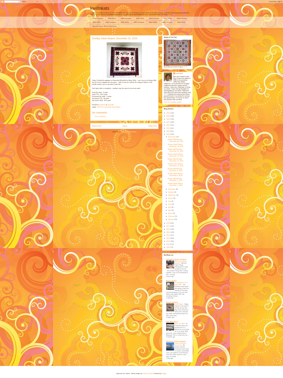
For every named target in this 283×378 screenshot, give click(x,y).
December (172, 137)
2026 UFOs (112, 18)
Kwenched (107, 107)
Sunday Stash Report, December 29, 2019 (175, 145)
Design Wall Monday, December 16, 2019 (175, 160)
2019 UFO (100, 107)
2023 (168, 122)
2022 (168, 125)
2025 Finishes (126, 18)
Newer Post (96, 126)
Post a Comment (100, 116)
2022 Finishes (111, 22)
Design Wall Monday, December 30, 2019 (175, 140)
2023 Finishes (182, 18)
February (171, 216)
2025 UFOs (140, 18)
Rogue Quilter (171, 281)
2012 (168, 241)
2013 (168, 238)
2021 (168, 128)
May (170, 207)
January (171, 219)
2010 (168, 247)
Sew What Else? (172, 322)
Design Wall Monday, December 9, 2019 (175, 169)
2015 (168, 232)
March (170, 213)
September (172, 195)
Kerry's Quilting (172, 302)
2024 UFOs (168, 18)
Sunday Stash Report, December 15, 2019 (175, 165)
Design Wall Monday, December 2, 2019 (175, 179)
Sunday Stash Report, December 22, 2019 (175, 155)
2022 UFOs (125, 22)
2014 (168, 235)
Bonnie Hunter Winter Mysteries (105, 26)
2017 (168, 226)
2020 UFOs (181, 22)
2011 (168, 244)
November (172, 189)
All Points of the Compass (176, 341)
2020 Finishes (167, 22)
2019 (168, 134)
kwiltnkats (99, 8)
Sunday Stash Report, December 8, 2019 (175, 174)
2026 (168, 113)
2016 (168, 229)
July (169, 201)
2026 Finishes (98, 18)
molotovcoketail (148, 373)
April (170, 210)
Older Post (152, 126)
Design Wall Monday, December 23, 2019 (175, 150)
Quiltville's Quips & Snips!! (176, 259)
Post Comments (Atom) (128, 132)
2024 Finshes (154, 18)
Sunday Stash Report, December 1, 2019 (175, 184)
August (170, 198)
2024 (168, 119)
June (170, 204)
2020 (168, 131)
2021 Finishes (139, 22)
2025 (168, 116)
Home (124, 126)
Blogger (164, 373)
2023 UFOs (97, 22)
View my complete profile (172, 102)
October (171, 192)
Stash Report (116, 107)
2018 (168, 223)
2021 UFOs (153, 22)
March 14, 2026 (180, 323)
